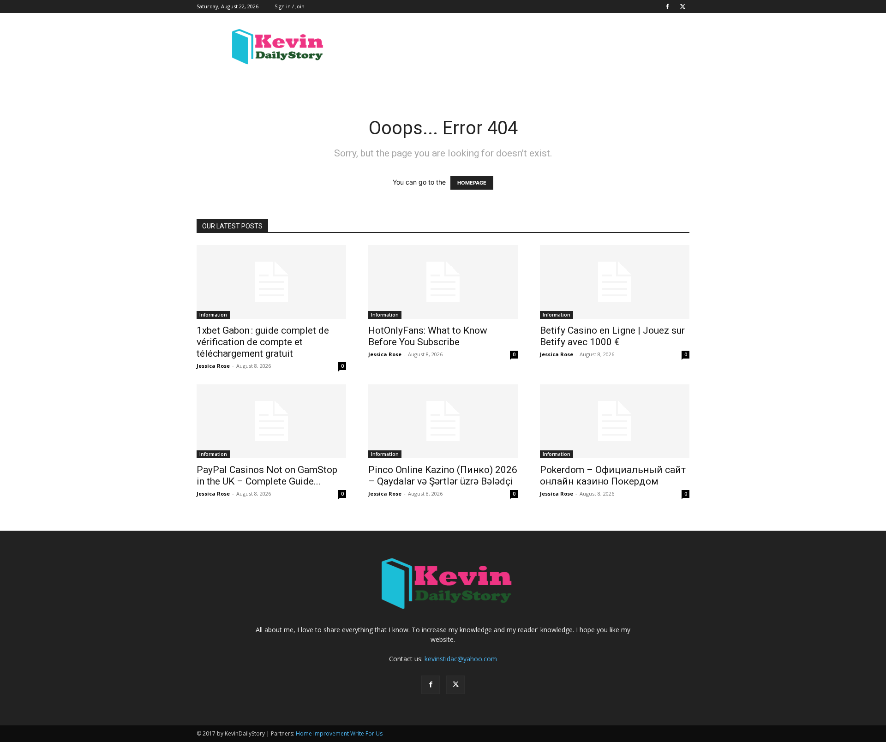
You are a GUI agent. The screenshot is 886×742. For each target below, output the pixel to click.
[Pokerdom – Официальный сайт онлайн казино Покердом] (614, 421)
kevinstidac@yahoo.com (461, 658)
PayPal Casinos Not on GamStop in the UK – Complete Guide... (267, 475)
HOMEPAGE (471, 183)
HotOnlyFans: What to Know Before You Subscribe (427, 336)
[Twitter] (682, 6)
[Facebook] (667, 6)
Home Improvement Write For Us (339, 733)
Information (213, 314)
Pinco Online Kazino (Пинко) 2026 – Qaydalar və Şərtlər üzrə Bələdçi (442, 475)
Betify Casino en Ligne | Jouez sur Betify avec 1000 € (612, 336)
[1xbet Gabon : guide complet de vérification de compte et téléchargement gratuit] (271, 282)
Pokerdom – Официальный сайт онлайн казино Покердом (613, 475)
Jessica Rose (213, 365)
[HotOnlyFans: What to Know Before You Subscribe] (443, 282)
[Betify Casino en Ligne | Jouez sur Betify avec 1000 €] (614, 282)
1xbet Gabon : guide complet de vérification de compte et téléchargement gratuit (263, 342)
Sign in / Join (290, 6)
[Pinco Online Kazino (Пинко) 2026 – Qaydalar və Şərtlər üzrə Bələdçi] (443, 421)
